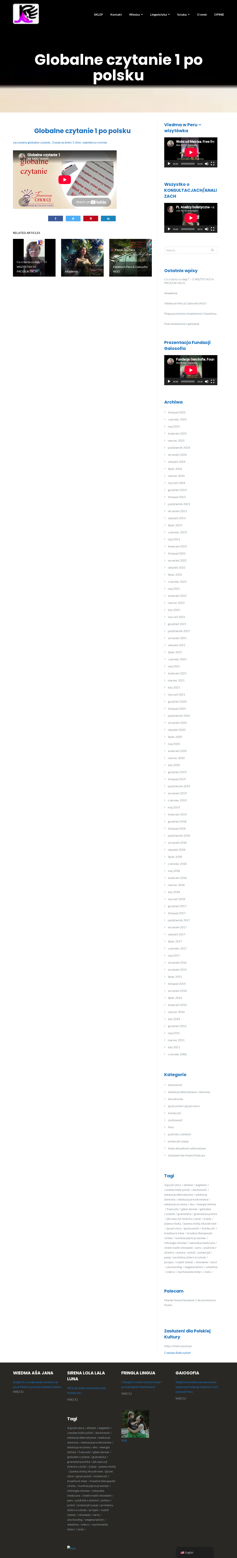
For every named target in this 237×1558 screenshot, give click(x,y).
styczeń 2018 (176, 899)
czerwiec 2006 (177, 1054)
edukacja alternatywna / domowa (189, 1092)
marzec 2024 (176, 475)
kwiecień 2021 (177, 673)
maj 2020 (174, 743)
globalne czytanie (78, 1457)
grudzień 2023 (177, 490)
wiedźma (73, 1524)
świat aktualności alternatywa (187, 1148)
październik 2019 (179, 786)
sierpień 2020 (176, 729)
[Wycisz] (206, 164)
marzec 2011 (176, 1040)
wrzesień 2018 (177, 842)
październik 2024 (179, 447)
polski (192, 1252)
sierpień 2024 (176, 461)
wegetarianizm (194, 1267)
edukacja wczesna (175, 1204)
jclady (207, 1218)
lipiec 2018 (175, 856)
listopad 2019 (177, 779)
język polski (191, 1228)
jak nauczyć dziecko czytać (184, 1218)
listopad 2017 (177, 913)
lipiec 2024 (175, 468)
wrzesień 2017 (177, 927)
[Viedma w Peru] (26, 13)
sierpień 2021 (176, 645)
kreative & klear (174, 1233)
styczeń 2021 (176, 694)
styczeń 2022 (176, 617)
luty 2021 (174, 687)
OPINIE (219, 14)
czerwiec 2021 (177, 659)
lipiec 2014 (175, 997)
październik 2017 (179, 920)
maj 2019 (174, 807)
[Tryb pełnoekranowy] (212, 164)
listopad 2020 (177, 708)
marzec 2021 (176, 680)
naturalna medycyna (202, 1242)
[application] (190, 152)
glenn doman (189, 1209)
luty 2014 (174, 1019)
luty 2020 (174, 765)
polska (181, 1252)
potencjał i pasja (178, 1141)
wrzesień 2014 (177, 990)
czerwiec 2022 (177, 581)
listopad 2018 (177, 828)
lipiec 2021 (175, 652)
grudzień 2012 (177, 1026)
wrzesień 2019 (177, 793)
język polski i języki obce (184, 1106)
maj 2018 (174, 870)
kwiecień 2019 (177, 814)
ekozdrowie (175, 1099)
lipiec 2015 (175, 976)
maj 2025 (174, 426)
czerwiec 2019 (177, 800)
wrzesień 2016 (177, 962)
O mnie (202, 14)
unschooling (174, 1267)
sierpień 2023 (176, 518)
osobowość (175, 1120)
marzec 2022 (176, 602)
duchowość (175, 1084)
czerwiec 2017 (177, 948)
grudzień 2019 (177, 772)
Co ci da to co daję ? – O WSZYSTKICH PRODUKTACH (189, 281)
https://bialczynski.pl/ (178, 1346)
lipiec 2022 (175, 574)
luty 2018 (174, 892)
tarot (96, 1514)
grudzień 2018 (177, 821)
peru (198, 1247)
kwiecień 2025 (177, 433)
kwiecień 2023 (177, 546)
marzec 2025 (176, 440)
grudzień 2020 (177, 701)
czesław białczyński (177, 1189)
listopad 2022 (177, 553)
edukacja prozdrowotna (193, 1199)
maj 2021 (174, 666)
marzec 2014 (176, 1012)
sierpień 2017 (176, 934)
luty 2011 (174, 1047)
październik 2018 (179, 835)
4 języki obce (172, 1185)
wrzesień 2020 (177, 722)
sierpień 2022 (176, 567)
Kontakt (116, 14)
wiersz (171, 1271)
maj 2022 (174, 588)
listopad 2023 (177, 497)
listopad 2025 (177, 412)
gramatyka (184, 1214)
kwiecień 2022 (177, 595)
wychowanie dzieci (190, 1271)
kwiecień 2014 (177, 1004)
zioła (207, 1271)
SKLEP (98, 14)
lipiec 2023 (175, 525)
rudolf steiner (184, 1262)
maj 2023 (174, 539)
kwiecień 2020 (177, 751)
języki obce (174, 1228)
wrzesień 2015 (177, 969)
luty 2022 (174, 609)
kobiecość (174, 1113)
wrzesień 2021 (177, 638)
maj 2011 (174, 1033)
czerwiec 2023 (177, 532)
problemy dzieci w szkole (189, 1257)
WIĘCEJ (18, 1391)
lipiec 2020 (175, 736)
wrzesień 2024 (177, 454)
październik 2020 (179, 715)
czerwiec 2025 (177, 419)
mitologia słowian (175, 1242)
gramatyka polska (78, 1461)
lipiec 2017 (175, 941)
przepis (169, 1262)
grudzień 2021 (177, 624)
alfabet (188, 1185)
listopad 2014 (177, 983)
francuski (173, 1209)
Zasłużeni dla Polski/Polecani (186, 1155)
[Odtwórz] (169, 164)
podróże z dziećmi (179, 1134)
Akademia (170, 293)
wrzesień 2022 (177, 560)
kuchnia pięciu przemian (190, 1238)
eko (192, 1204)
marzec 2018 (176, 885)
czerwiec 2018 (177, 863)
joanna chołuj (172, 1223)
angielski (201, 1185)
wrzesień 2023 (177, 511)
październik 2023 (179, 504)
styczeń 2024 (176, 482)
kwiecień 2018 (177, 878)
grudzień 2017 (177, 906)
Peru (171, 1127)
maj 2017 (174, 955)
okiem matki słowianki (178, 1247)
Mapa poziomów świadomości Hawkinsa (190, 313)
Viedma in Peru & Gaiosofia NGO (185, 303)
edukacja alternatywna (178, 1194)
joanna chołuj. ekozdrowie (86, 1471)
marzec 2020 (176, 758)
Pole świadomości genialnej (181, 323)
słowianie (202, 1262)
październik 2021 (179, 631)
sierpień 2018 (176, 849)
